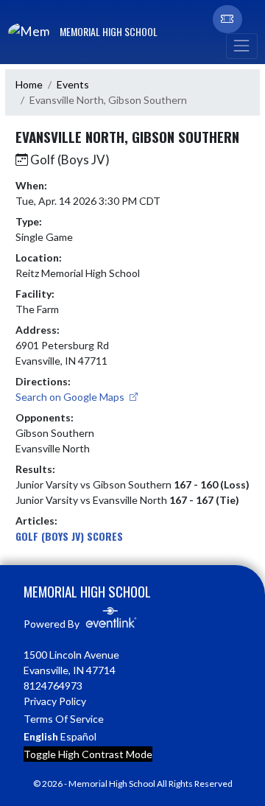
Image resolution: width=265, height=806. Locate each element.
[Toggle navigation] (241, 46)
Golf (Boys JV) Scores (69, 536)
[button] (227, 19)
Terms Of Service (64, 718)
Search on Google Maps (71, 396)
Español (78, 736)
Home (29, 84)
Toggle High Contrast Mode (88, 754)
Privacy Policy (55, 701)
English (41, 736)
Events (73, 84)
